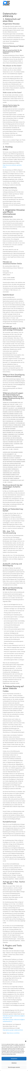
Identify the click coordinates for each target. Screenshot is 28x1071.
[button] (25, 1041)
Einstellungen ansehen (14, 1067)
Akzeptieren (14, 1058)
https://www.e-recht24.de (13, 1033)
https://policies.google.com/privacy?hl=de (13, 1030)
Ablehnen (14, 1063)
